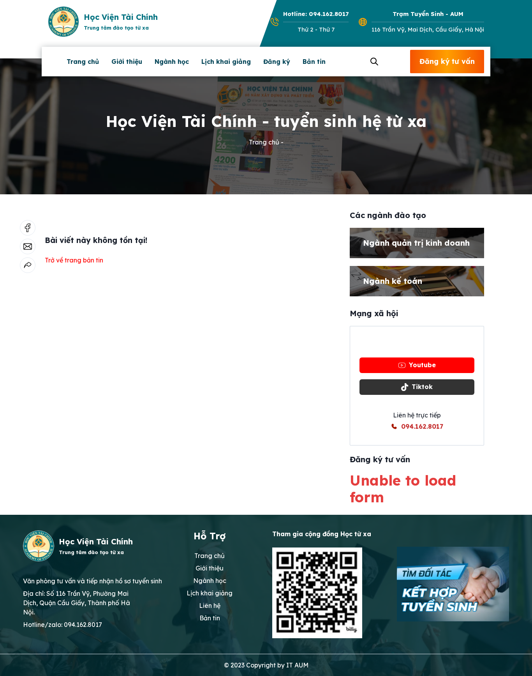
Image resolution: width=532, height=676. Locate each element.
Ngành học (172, 61)
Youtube (422, 365)
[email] (27, 246)
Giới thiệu (126, 61)
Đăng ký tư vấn (447, 61)
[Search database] (373, 61)
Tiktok (422, 387)
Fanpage (422, 343)
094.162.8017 (422, 426)
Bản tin (314, 61)
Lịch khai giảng (226, 61)
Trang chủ (83, 61)
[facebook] (27, 228)
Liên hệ (209, 605)
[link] (27, 265)
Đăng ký (276, 61)
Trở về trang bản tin (74, 260)
